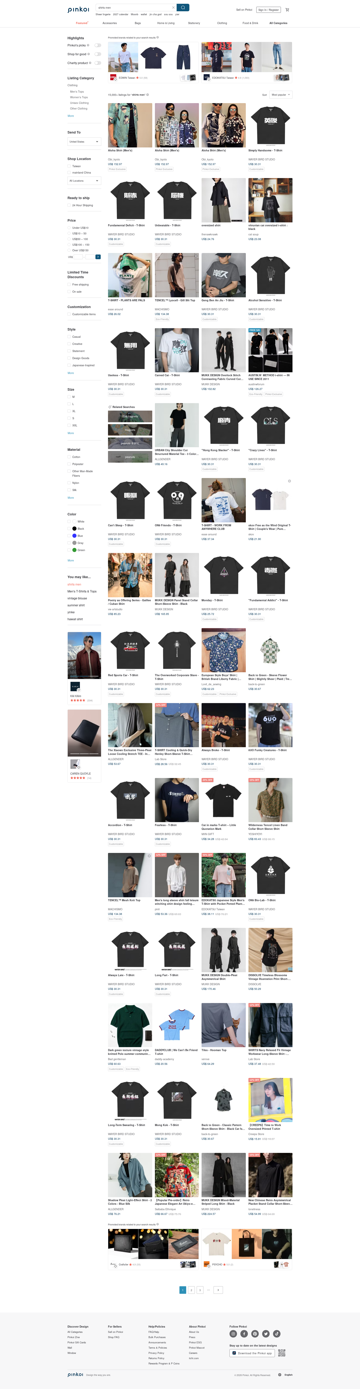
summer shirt (76, 605)
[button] (98, 257)
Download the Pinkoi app (254, 1353)
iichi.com (194, 1358)
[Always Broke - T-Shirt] (224, 725)
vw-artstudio (115, 609)
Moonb (134, 14)
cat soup (253, 234)
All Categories (75, 1332)
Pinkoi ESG (195, 1342)
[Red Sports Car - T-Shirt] (130, 650)
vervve (205, 1059)
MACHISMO (162, 309)
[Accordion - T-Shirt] (130, 800)
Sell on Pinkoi (244, 9)
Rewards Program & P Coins (164, 1363)
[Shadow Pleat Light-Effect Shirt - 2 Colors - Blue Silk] (130, 1175)
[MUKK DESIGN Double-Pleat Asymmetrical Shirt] (224, 950)
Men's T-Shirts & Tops (82, 591)
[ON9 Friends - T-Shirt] (177, 500)
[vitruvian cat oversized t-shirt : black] (270, 200)
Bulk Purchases (157, 1337)
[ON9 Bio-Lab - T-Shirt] (270, 875)
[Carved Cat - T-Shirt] (177, 350)
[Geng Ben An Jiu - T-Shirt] (224, 275)
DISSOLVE (254, 984)
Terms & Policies (157, 1347)
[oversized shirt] (224, 200)
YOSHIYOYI (255, 834)
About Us (194, 1332)
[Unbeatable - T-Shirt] (177, 200)
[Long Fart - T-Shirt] (177, 950)
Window (72, 1353)
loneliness (254, 1209)
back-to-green (256, 684)
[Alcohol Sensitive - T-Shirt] (270, 275)
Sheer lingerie (103, 14)
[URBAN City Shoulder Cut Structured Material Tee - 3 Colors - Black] (177, 425)
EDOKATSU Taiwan (213, 909)
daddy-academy (164, 1059)
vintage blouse (77, 598)
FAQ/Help (153, 1332)
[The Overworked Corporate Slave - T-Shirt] (177, 650)
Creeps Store (256, 1134)
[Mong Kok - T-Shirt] (177, 1100)
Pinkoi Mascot (197, 1347)
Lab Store (160, 759)
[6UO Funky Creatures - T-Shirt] (270, 725)
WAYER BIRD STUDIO (261, 159)
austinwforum (256, 384)
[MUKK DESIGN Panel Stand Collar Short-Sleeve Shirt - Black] (177, 575)
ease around (115, 309)
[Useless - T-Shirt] (130, 350)
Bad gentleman (117, 1059)
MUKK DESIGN (211, 384)
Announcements (157, 1342)
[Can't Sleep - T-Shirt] (130, 500)
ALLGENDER (162, 459)
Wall (70, 1347)
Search (183, 7)
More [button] (71, 116)
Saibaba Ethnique (165, 1209)
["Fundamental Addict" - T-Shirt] (270, 575)
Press (192, 1337)
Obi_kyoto (114, 159)
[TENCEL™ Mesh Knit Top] (130, 875)
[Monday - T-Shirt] (224, 575)
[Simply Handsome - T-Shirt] (270, 125)
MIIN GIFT (208, 834)
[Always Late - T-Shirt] (130, 950)
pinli (157, 909)
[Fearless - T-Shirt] (177, 800)
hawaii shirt (75, 619)
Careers (193, 1353)
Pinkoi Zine (74, 1337)
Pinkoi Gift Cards (77, 1342)
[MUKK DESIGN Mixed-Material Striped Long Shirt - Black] (224, 1175)
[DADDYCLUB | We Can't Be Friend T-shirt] (177, 1025)
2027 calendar (120, 14)
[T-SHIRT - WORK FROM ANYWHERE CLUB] (224, 500)
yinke (71, 612)
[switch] (84, 45)
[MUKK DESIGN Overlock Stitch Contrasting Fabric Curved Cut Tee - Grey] (224, 350)
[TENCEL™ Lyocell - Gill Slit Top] (177, 275)
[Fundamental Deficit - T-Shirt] (130, 200)
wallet (144, 14)
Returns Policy (156, 1358)
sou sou (168, 14)
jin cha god (155, 14)
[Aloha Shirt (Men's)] (130, 125)
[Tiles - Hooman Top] (224, 1025)
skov (251, 534)
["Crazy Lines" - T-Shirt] (270, 425)
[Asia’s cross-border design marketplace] (78, 10)
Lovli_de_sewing (211, 684)
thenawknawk (210, 234)
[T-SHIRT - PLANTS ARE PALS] (130, 275)
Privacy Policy (156, 1353)
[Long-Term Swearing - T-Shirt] (130, 1100)
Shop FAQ (113, 1337)
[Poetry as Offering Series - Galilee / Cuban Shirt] (130, 575)
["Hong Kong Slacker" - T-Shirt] (224, 425)
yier (177, 14)
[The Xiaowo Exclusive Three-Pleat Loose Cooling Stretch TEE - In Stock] (130, 725)
